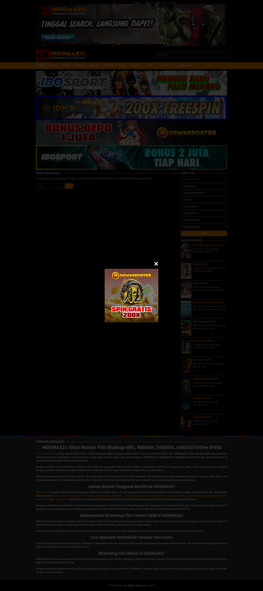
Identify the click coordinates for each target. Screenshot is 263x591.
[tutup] (156, 264)
